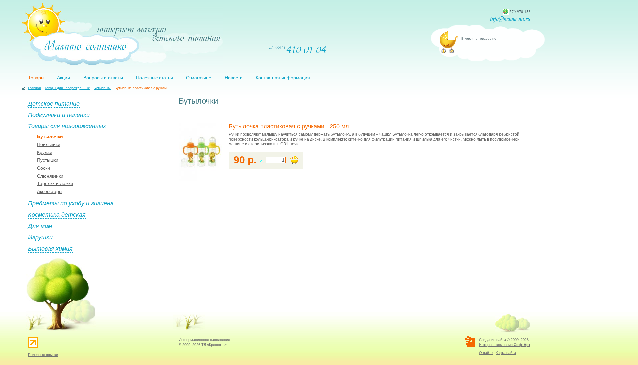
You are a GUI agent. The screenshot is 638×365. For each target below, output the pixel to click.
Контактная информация (283, 77)
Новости (234, 77)
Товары (36, 77)
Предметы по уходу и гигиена (71, 203)
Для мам (40, 226)
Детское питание (54, 103)
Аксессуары (49, 191)
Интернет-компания (504, 345)
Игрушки (40, 237)
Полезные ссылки (43, 355)
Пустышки (47, 160)
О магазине (198, 77)
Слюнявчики (50, 176)
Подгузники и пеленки (59, 115)
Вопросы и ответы (103, 77)
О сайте (486, 353)
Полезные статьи (154, 77)
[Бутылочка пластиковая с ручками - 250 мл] (200, 179)
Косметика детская (57, 214)
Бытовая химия (50, 248)
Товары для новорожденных (67, 88)
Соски (43, 168)
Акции (63, 77)
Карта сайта (506, 353)
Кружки (44, 152)
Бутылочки (102, 88)
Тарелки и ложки (55, 183)
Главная (34, 88)
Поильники (48, 144)
